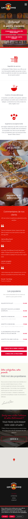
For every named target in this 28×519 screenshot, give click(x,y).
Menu (14, 498)
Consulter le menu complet (14, 348)
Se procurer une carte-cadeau (14, 37)
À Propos (14, 496)
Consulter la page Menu (14, 353)
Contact (14, 500)
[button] (14, 461)
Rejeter (12, 516)
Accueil (14, 494)
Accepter (5, 516)
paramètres (24, 512)
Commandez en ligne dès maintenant (14, 32)
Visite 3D (14, 439)
